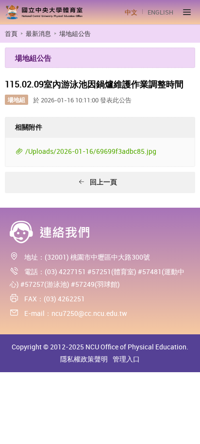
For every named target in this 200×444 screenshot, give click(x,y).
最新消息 (38, 33)
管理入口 (126, 358)
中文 (131, 12)
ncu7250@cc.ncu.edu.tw (89, 313)
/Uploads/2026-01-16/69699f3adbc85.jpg (90, 151)
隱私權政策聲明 (84, 358)
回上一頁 (103, 181)
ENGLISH (160, 12)
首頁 (11, 33)
